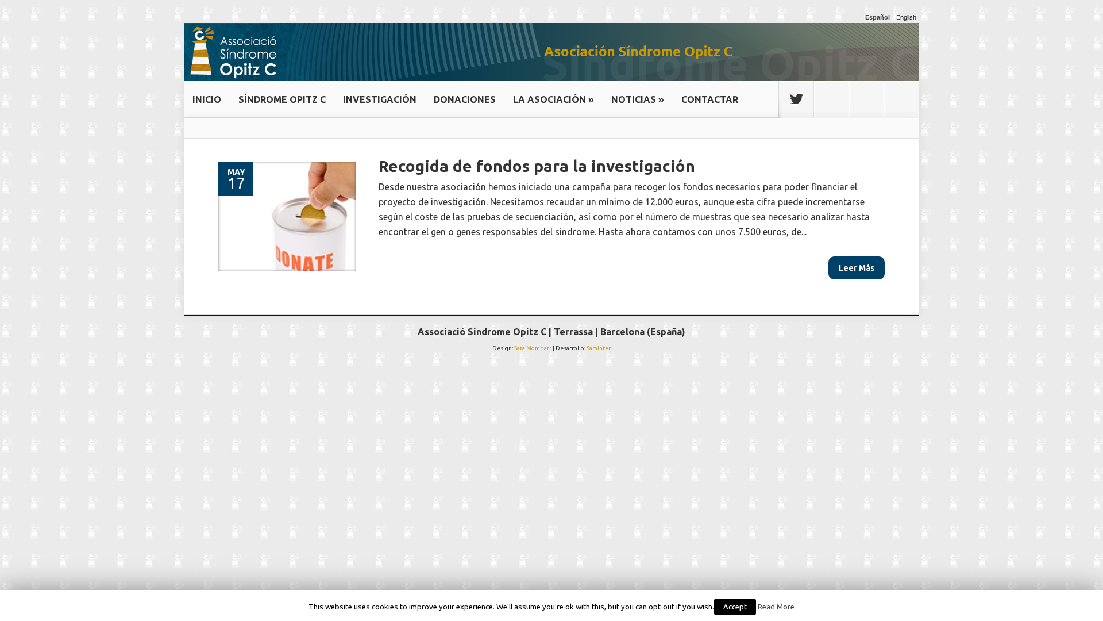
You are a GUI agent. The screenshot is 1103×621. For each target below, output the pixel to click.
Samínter (599, 348)
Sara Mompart (533, 348)
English (906, 17)
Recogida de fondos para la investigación (537, 166)
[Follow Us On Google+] (866, 99)
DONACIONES (465, 99)
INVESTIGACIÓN (379, 99)
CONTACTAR (709, 99)
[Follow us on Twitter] (796, 99)
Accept (735, 607)
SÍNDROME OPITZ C (282, 99)
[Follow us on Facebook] (831, 99)
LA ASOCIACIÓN (553, 99)
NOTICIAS (637, 99)
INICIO (206, 99)
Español (877, 17)
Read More (776, 607)
